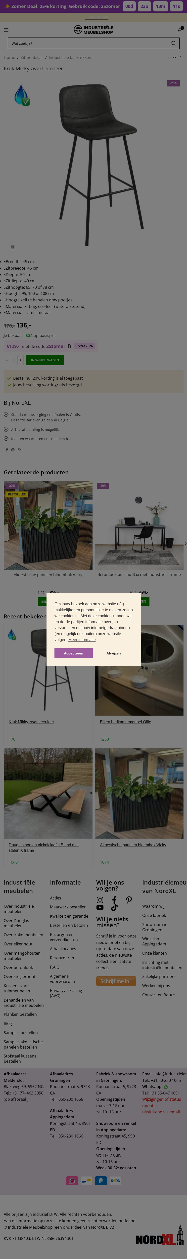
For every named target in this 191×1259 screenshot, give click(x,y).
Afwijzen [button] (113, 653)
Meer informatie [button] (82, 640)
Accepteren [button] (73, 653)
